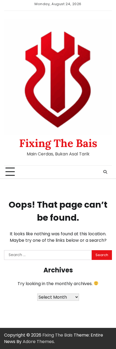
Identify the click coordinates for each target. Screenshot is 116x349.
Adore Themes (38, 341)
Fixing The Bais (58, 143)
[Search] (105, 172)
